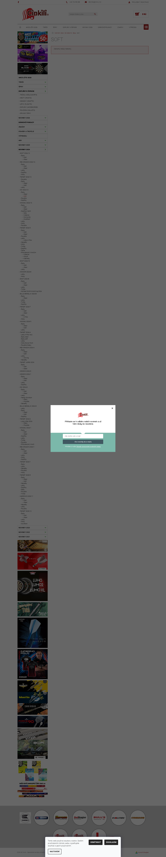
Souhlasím (111, 842)
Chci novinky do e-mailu (83, 442)
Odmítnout (95, 842)
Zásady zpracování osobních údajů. (88, 446)
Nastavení (55, 851)
